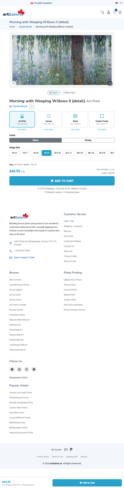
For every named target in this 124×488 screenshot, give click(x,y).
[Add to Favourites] (13, 83)
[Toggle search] (102, 12)
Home (12, 26)
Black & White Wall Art (19, 320)
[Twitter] (26, 369)
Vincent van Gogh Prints (20, 392)
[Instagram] (19, 369)
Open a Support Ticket (24, 257)
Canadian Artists (17, 315)
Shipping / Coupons (73, 226)
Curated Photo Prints (19, 285)
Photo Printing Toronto (74, 310)
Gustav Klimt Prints (18, 407)
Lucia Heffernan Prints (20, 417)
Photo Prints (70, 285)
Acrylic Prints (70, 300)
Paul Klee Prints (16, 412)
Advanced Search (17, 350)
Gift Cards (68, 236)
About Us (68, 251)
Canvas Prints (70, 290)
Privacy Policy (70, 256)
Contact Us (69, 246)
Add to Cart (89, 482)
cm (112, 170)
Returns (67, 231)
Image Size (14, 147)
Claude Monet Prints (18, 397)
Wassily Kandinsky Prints (21, 402)
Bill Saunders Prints (18, 427)
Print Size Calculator (73, 305)
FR (121, 3)
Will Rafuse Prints (17, 422)
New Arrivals (15, 280)
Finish (12, 135)
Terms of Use (70, 261)
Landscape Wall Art (18, 345)
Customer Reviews (72, 241)
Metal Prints (69, 295)
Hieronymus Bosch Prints (21, 432)
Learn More (22, 129)
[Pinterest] (34, 369)
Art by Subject (15, 290)
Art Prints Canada (17, 305)
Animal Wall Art (16, 340)
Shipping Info (72, 457)
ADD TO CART (64, 181)
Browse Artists (16, 310)
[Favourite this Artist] (31, 106)
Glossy (88, 140)
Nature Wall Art (16, 335)
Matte (35, 140)
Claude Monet (25, 26)
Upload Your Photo (73, 280)
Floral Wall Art (15, 330)
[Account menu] (108, 12)
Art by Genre (15, 295)
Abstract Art (15, 325)
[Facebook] (12, 369)
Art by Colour (15, 300)
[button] (120, 12)
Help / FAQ (69, 221)
